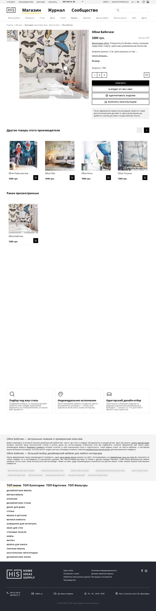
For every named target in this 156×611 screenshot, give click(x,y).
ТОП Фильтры (78, 485)
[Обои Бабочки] (23, 218)
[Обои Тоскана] (132, 155)
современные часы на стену (122, 457)
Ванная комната (120, 18)
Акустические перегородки (22, 553)
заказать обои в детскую (80, 471)
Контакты (53, 2)
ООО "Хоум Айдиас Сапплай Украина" (83, 603)
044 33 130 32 (15, 593)
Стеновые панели (16, 532)
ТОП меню (14, 485)
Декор (52, 18)
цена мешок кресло (68, 457)
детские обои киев (35, 475)
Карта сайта (68, 570)
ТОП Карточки (56, 485)
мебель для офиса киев (16, 475)
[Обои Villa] (60, 155)
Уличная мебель (16, 548)
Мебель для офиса (17, 544)
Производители (69, 580)
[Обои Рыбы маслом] (23, 155)
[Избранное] (143, 1)
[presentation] (139, 130)
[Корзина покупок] (147, 2)
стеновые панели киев (76, 475)
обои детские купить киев (97, 475)
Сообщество (85, 10)
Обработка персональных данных (77, 577)
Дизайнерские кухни (19, 557)
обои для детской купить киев (52, 471)
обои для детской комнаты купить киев (110, 471)
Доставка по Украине (65, 594)
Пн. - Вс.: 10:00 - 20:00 (96, 594)
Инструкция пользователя (101, 577)
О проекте (11, 2)
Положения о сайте (71, 574)
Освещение (29, 18)
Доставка (41, 2)
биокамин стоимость (36, 447)
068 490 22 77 (15, 595)
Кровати (74, 18)
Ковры (10, 536)
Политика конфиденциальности (104, 570)
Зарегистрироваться (120, 2)
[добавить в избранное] (146, 75)
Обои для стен (15, 528)
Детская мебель (102, 18)
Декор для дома (16, 507)
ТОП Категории (33, 485)
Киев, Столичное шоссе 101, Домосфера (134, 594)
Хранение (87, 18)
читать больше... (100, 56)
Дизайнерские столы (19, 503)
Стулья (63, 18)
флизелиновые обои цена (55, 475)
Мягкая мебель (14, 18)
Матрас (11, 540)
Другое (144, 18)
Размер (96, 61)
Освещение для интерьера (22, 524)
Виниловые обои (100, 43)
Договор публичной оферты (102, 574)
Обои (134, 18)
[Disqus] (78, 278)
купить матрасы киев (139, 471)
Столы (42, 18)
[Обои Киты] (96, 155)
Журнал (56, 10)
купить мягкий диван (140, 443)
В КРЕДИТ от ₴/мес (121, 89)
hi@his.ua (38, 594)
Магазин (31, 10)
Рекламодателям (26, 2)
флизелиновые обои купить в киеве (21, 471)
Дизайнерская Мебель (19, 490)
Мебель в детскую (17, 515)
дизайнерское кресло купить (98, 449)
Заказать (120, 83)
